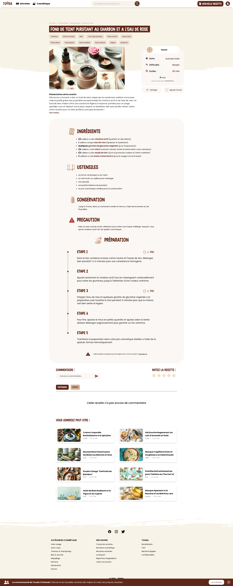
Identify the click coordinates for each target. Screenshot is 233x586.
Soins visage (56, 544)
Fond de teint (88, 23)
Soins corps (56, 548)
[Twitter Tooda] (123, 532)
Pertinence (62, 387)
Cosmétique (63, 23)
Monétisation (147, 544)
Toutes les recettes (104, 544)
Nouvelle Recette (212, 4)
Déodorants (56, 565)
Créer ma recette (103, 562)
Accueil (52, 23)
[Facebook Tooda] (109, 532)
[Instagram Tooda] (116, 532)
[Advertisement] (31, 45)
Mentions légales (149, 551)
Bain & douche (57, 555)
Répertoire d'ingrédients (106, 558)
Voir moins (54, 112)
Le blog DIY (100, 555)
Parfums (54, 562)
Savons (54, 569)
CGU (143, 548)
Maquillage (75, 23)
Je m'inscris (216, 582)
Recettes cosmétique (105, 548)
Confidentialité (148, 555)
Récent (75, 387)
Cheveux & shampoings (61, 551)
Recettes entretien (104, 551)
